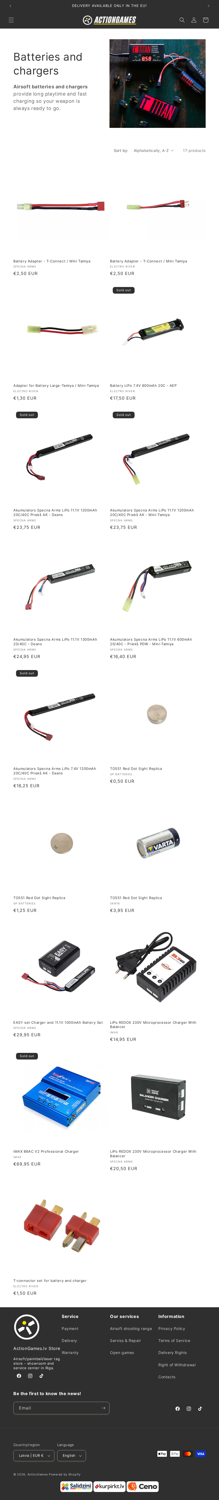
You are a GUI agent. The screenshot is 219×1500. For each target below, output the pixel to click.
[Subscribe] (103, 1408)
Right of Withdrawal (176, 1365)
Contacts (166, 1377)
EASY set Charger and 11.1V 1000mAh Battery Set (58, 1022)
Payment (70, 1328)
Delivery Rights (172, 1352)
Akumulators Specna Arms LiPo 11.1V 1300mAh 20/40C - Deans (55, 641)
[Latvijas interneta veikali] (109, 1491)
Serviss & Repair (125, 1340)
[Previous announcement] (10, 6)
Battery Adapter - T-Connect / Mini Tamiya (52, 261)
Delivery (69, 1340)
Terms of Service (174, 1340)
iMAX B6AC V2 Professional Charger (46, 1151)
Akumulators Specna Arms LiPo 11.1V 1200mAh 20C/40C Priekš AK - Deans (55, 512)
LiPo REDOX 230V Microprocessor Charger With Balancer (153, 1024)
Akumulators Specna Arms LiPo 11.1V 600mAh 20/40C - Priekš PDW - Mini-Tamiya (151, 641)
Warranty (70, 1352)
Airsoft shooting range (131, 1328)
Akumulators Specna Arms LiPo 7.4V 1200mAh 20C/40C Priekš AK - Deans (54, 770)
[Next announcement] (208, 6)
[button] (11, 20)
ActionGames (38, 1474)
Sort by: (121, 150)
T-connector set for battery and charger (50, 1280)
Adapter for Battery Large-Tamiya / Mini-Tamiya (56, 385)
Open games (122, 1352)
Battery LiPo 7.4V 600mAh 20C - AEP (143, 385)
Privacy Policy (171, 1328)
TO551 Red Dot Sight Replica (136, 768)
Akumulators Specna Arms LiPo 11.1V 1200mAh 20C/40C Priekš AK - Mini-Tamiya (152, 512)
